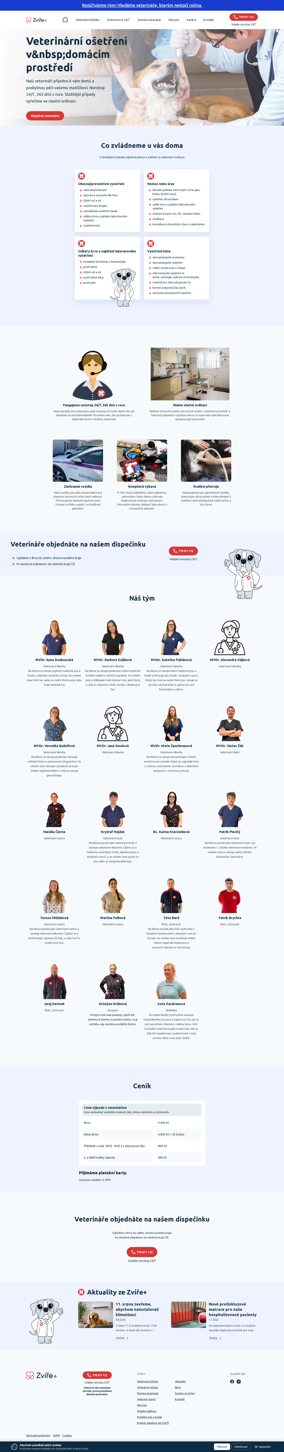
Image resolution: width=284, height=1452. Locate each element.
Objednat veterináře (45, 115)
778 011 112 (186, 550)
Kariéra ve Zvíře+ (185, 1393)
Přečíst (120, 1338)
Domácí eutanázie (147, 1393)
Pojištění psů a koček (149, 1417)
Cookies (67, 1435)
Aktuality (180, 1381)
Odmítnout (241, 1446)
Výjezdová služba (147, 1387)
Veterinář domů (146, 1399)
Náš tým (142, 1405)
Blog (177, 1387)
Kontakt (180, 1399)
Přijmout (222, 1446)
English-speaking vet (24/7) (153, 1423)
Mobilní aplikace (146, 1411)
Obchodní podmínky (38, 1435)
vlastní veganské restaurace (170, 942)
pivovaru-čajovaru (163, 947)
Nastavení (265, 1446)
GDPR (56, 1435)
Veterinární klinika (147, 1381)
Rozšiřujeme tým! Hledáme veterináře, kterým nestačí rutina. (142, 5)
